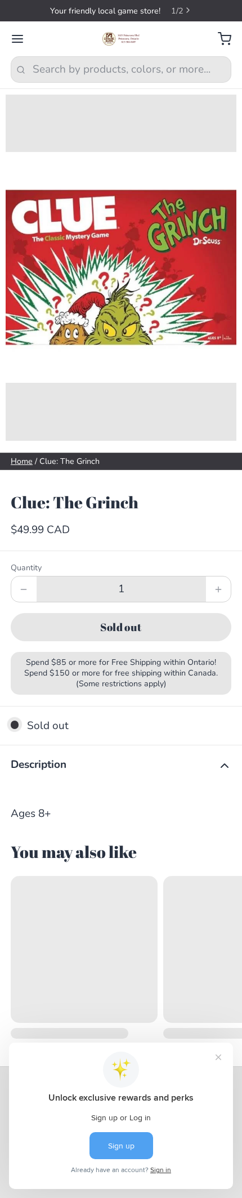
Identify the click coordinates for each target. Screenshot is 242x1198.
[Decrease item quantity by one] (24, 589)
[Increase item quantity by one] (218, 589)
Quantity (26, 567)
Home (22, 461)
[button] (121, 627)
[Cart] (219, 39)
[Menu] (23, 39)
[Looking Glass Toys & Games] (121, 39)
